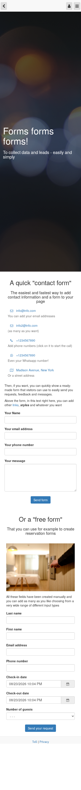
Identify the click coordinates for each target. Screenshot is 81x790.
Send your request (40, 728)
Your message (15, 461)
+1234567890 (25, 340)
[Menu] (77, 5)
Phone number (17, 661)
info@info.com (25, 310)
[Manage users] (70, 5)
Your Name (12, 413)
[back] (3, 5)
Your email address (19, 429)
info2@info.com (26, 325)
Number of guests (19, 709)
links (16, 405)
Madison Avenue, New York (34, 370)
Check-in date (16, 677)
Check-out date (17, 693)
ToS (34, 742)
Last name (14, 613)
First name (14, 629)
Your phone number (19, 445)
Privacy (44, 742)
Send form (40, 500)
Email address (16, 645)
